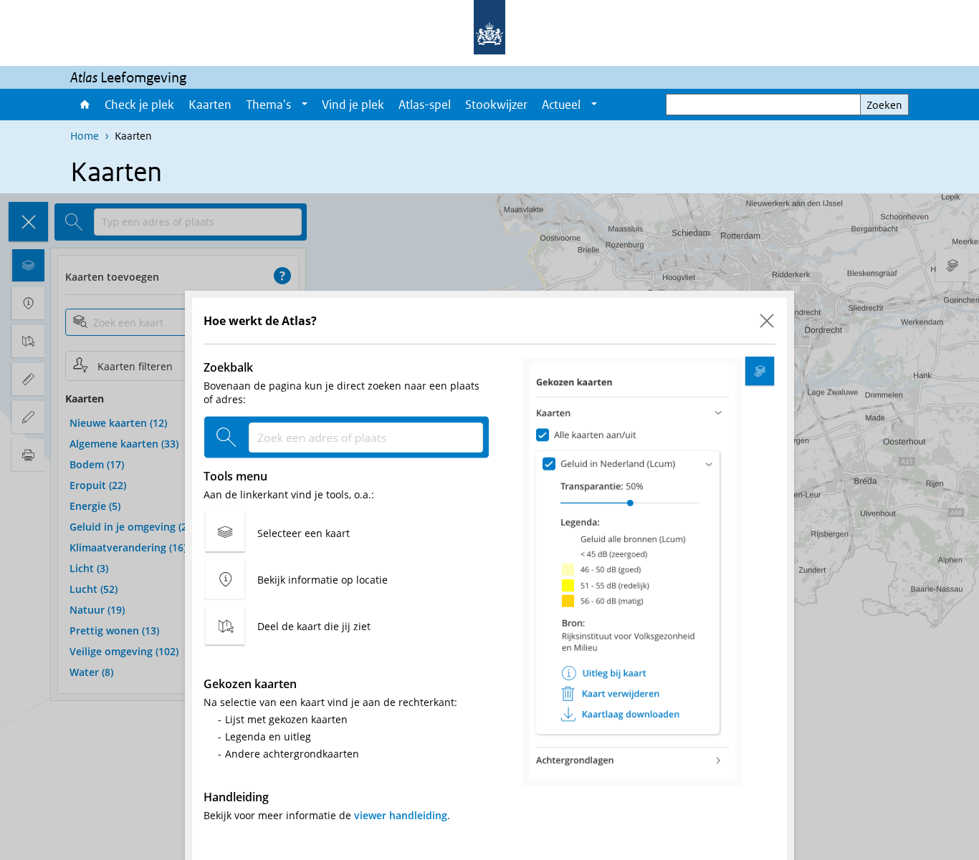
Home (83, 104)
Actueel (561, 104)
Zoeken (884, 105)
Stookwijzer (496, 104)
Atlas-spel (424, 104)
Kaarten (209, 104)
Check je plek (139, 104)
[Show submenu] (305, 104)
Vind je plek (353, 104)
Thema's (268, 104)
